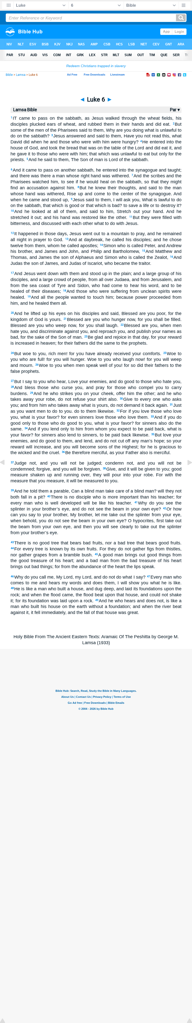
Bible (9, 75)
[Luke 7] (186, 473)
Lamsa (21, 75)
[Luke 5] (6, 473)
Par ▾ (175, 109)
